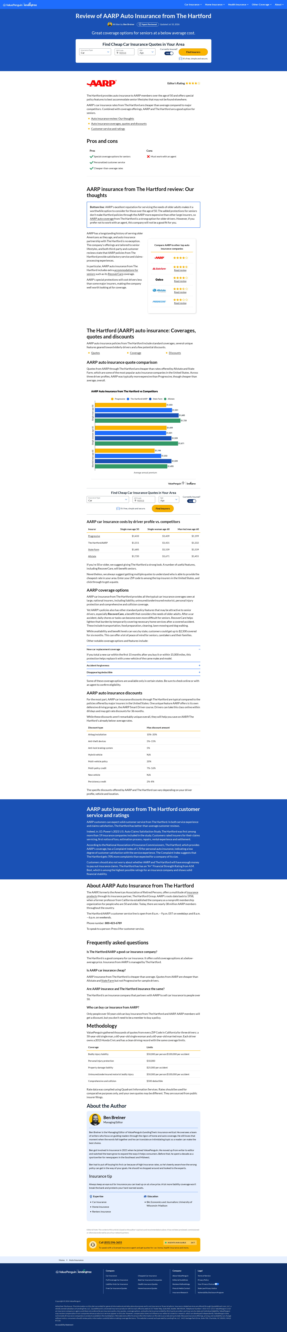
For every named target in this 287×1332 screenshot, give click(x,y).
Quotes (95, 352)
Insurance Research (180, 1292)
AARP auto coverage (102, 218)
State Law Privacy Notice (207, 1288)
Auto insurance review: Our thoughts (112, 118)
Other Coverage (260, 4)
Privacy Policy (203, 1280)
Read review (180, 270)
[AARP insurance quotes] (143, 436)
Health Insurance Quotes (148, 1284)
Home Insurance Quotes (147, 1288)
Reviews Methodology (181, 1284)
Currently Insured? (169, 49)
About (278, 4)
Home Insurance (214, 4)
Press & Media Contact (181, 1288)
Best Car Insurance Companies (150, 1280)
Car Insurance (192, 4)
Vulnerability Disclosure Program (211, 1292)
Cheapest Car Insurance (147, 1276)
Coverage (135, 352)
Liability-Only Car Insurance (117, 1284)
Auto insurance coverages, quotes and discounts (119, 123)
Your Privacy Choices (206, 1284)
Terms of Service (204, 1276)
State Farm (93, 549)
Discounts (175, 352)
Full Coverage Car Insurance (117, 1280)
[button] (128, 24)
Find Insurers (193, 52)
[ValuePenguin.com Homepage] (20, 5)
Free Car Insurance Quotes (116, 1288)
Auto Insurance (76, 1260)
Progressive (94, 536)
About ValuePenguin (180, 1276)
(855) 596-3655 (113, 1242)
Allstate (92, 556)
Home (62, 1260)
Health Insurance (237, 4)
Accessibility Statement (64, 1325)
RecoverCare (115, 274)
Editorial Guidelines (180, 1280)
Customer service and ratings (108, 128)
